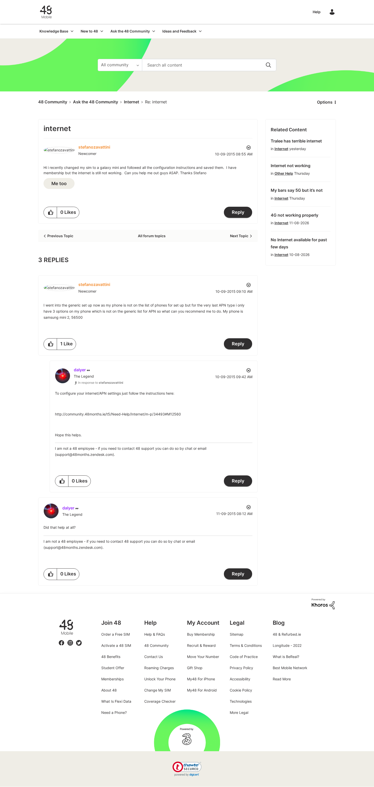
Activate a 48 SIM (116, 645)
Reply (238, 212)
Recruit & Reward (201, 645)
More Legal (239, 712)
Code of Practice (244, 656)
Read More (282, 679)
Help (317, 12)
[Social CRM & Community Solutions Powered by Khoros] (323, 603)
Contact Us (153, 656)
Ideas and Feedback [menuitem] (179, 31)
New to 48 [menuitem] (89, 31)
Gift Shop (195, 668)
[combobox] (209, 65)
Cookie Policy (241, 690)
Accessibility (240, 679)
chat (188, 448)
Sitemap (236, 634)
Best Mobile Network (290, 668)
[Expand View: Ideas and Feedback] (200, 31)
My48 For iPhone (201, 679)
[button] (50, 212)
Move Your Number (203, 656)
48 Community (45, 12)
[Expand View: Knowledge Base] (72, 31)
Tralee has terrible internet (296, 140)
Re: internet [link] (156, 101)
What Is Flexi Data (116, 701)
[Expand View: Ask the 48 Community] (153, 31)
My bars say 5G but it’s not (297, 190)
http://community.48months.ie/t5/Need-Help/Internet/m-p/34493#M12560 (118, 414)
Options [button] (325, 102)
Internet (131, 101)
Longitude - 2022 (287, 645)
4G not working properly (294, 215)
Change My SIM (157, 690)
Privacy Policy (241, 668)
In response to (100, 382)
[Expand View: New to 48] (101, 31)
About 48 (109, 690)
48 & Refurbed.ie (287, 634)
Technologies (241, 701)
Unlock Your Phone (160, 679)
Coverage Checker (160, 701)
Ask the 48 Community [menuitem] (130, 31)
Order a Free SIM (115, 634)
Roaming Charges (159, 668)
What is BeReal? (286, 656)
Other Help (284, 173)
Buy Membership (201, 634)
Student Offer (112, 668)
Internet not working (290, 165)
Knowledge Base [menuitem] (53, 31)
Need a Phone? (114, 712)
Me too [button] (59, 183)
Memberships (112, 679)
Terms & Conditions (246, 645)
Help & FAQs (154, 634)
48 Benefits (110, 656)
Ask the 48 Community (95, 101)
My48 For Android (202, 690)
